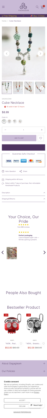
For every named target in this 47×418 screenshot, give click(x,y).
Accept (22, 400)
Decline (22, 406)
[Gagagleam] (23, 7)
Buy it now (24, 147)
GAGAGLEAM (6, 99)
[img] (23, 225)
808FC (12, 340)
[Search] (37, 7)
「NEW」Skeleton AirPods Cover (32, 344)
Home (4, 21)
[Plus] (41, 130)
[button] (40, 53)
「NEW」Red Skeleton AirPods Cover (10, 344)
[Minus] (5, 130)
